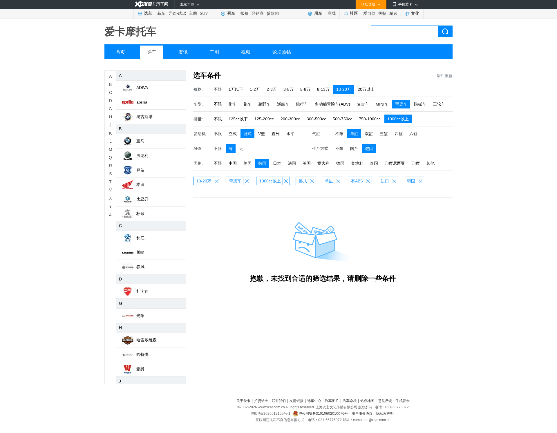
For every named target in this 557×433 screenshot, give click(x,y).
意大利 (323, 163)
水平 (290, 133)
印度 (416, 163)
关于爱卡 (243, 401)
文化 (415, 13)
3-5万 (288, 89)
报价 (244, 13)
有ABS (357, 181)
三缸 (384, 133)
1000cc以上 (398, 119)
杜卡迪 (142, 291)
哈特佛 (142, 354)
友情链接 (296, 401)
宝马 (140, 141)
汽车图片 (332, 401)
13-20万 (343, 89)
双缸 (369, 133)
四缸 (399, 133)
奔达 (140, 170)
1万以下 (236, 89)
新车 (161, 13)
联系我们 (279, 401)
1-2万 (255, 89)
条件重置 (444, 75)
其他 (430, 163)
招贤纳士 (261, 401)
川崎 (140, 252)
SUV (204, 13)
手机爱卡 (403, 401)
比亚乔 (142, 199)
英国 (307, 163)
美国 (247, 163)
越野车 (264, 104)
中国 (233, 163)
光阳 (140, 315)
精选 (393, 13)
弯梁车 (401, 104)
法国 (292, 163)
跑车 (247, 104)
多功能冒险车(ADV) (332, 104)
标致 (140, 213)
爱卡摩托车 (130, 31)
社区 (354, 13)
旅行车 (302, 104)
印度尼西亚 (395, 163)
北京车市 (187, 4)
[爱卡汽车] (151, 4)
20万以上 (366, 89)
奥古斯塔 (144, 116)
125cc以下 (238, 119)
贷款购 (273, 13)
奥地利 (357, 163)
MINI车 (382, 104)
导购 (172, 13)
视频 (245, 52)
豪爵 (140, 369)
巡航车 (283, 104)
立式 (233, 133)
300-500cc (316, 119)
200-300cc (290, 119)
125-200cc (264, 119)
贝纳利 (142, 155)
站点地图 (367, 401)
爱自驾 (369, 13)
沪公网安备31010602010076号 (324, 414)
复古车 (363, 104)
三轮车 (439, 104)
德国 (340, 163)
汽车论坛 (350, 401)
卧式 (247, 133)
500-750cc (342, 119)
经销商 (258, 13)
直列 (276, 133)
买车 (231, 13)
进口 (369, 148)
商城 (332, 13)
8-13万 (323, 89)
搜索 (445, 31)
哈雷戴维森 (146, 340)
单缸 (354, 133)
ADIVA (142, 87)
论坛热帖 (281, 52)
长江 (140, 237)
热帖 (382, 13)
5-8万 (305, 89)
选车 (148, 13)
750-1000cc (370, 119)
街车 (233, 104)
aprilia (141, 102)
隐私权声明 (385, 414)
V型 (261, 133)
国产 (354, 148)
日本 (277, 163)
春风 (140, 266)
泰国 (374, 163)
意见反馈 (385, 401)
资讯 (183, 52)
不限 (218, 89)
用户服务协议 (362, 414)
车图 (193, 13)
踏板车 (420, 104)
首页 (120, 52)
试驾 (182, 13)
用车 (318, 13)
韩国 (262, 163)
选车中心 (314, 401)
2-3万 (272, 89)
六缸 (413, 133)
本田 (140, 184)
